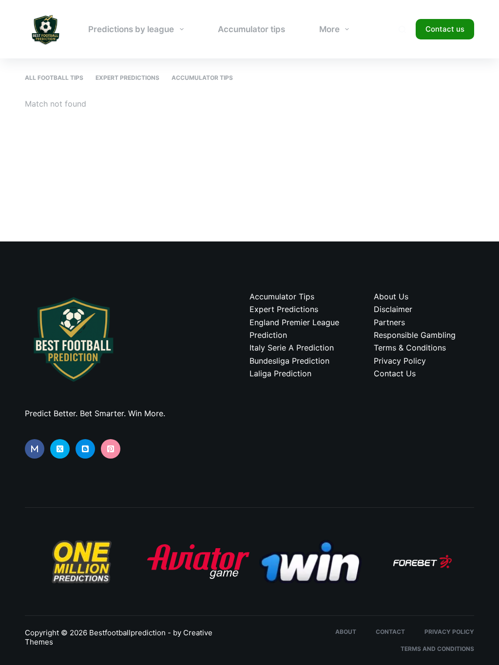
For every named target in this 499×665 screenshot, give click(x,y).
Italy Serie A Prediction (292, 347)
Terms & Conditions (410, 347)
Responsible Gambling (415, 335)
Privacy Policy (400, 361)
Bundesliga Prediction (289, 361)
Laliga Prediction (280, 373)
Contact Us (395, 373)
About (345, 631)
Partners (389, 322)
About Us (391, 296)
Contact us (444, 29)
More (329, 29)
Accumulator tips (251, 29)
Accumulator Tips (202, 77)
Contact (390, 631)
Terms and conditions (437, 648)
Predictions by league (131, 29)
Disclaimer (393, 309)
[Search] (402, 29)
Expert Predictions (127, 77)
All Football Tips (54, 77)
